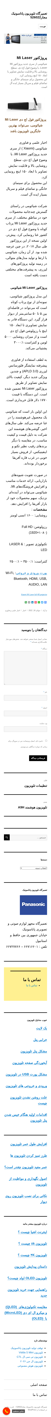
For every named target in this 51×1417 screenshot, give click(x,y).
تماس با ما (31, 985)
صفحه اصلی (38, 1385)
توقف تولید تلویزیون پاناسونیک (27, 1348)
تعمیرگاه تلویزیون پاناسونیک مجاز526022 (31, 1407)
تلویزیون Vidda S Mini (31, 1352)
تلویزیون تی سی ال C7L (30, 1356)
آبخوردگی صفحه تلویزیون (29, 1063)
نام (45, 692)
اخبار (24, 610)
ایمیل (44, 708)
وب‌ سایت (43, 723)
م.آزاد (45, 610)
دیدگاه (44, 649)
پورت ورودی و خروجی (31, 573)
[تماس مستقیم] (6, 1411)
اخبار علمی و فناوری (12, 610)
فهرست (43, 26)
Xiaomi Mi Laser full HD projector (34, 595)
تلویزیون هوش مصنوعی (30, 1365)
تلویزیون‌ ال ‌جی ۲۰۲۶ (31, 1361)
